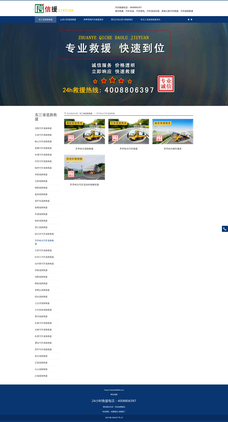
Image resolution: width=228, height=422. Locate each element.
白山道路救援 (41, 369)
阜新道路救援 (41, 174)
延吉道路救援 (41, 356)
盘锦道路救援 (41, 194)
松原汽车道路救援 (43, 336)
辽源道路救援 (41, 362)
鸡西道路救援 (41, 276)
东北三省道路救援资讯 (150, 19)
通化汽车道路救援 (43, 342)
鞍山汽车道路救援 (43, 141)
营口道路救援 (41, 227)
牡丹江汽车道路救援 (44, 256)
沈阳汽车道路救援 (43, 128)
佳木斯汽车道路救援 (44, 263)
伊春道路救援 (41, 270)
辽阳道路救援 (41, 181)
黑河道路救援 (41, 316)
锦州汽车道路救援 (43, 167)
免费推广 (122, 411)
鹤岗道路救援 (41, 283)
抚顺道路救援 (41, 207)
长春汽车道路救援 (43, 323)
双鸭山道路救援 (42, 290)
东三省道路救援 (46, 19)
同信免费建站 (120, 407)
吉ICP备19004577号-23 (114, 417)
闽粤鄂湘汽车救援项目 (93, 19)
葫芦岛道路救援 (42, 200)
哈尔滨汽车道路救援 (44, 233)
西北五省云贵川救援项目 (122, 19)
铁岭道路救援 (41, 220)
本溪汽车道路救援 (43, 154)
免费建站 (114, 411)
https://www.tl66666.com (114, 390)
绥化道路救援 (41, 296)
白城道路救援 (41, 375)
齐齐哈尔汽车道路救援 (44, 242)
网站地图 (114, 394)
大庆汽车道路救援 (43, 250)
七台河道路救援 (42, 303)
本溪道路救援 (41, 214)
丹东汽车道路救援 (43, 161)
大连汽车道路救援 (43, 134)
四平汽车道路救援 (43, 349)
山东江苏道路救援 (68, 19)
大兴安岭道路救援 (43, 309)
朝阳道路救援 (41, 187)
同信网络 (105, 411)
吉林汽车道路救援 (43, 329)
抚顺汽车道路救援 (43, 148)
